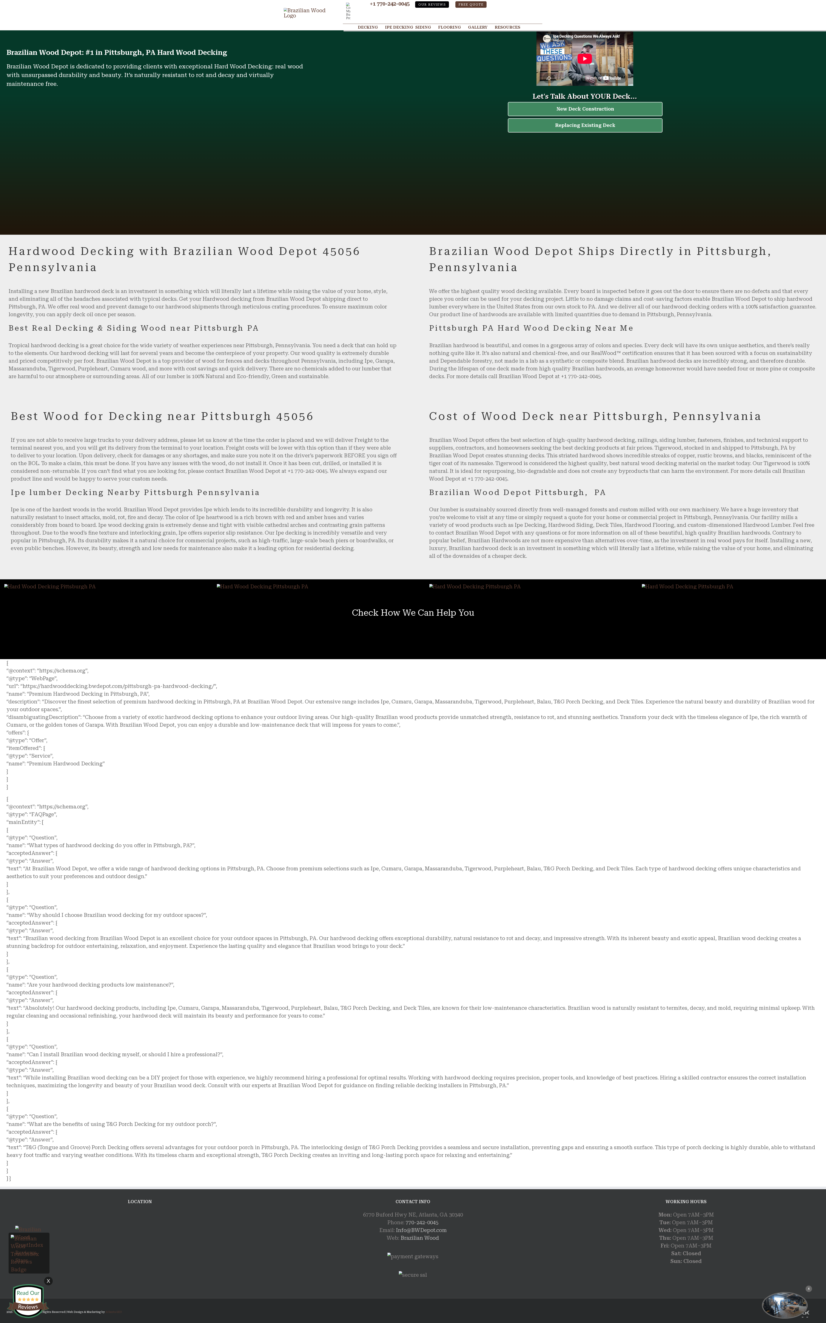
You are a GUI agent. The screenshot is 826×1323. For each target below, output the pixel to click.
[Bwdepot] (785, 1305)
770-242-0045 (422, 1223)
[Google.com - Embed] (139, 1243)
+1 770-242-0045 (390, 4)
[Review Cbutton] (27, 1301)
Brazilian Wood (420, 1238)
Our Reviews (432, 4)
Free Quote (471, 4)
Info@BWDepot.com (421, 1230)
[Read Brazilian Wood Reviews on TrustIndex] (29, 1239)
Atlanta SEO (114, 1312)
